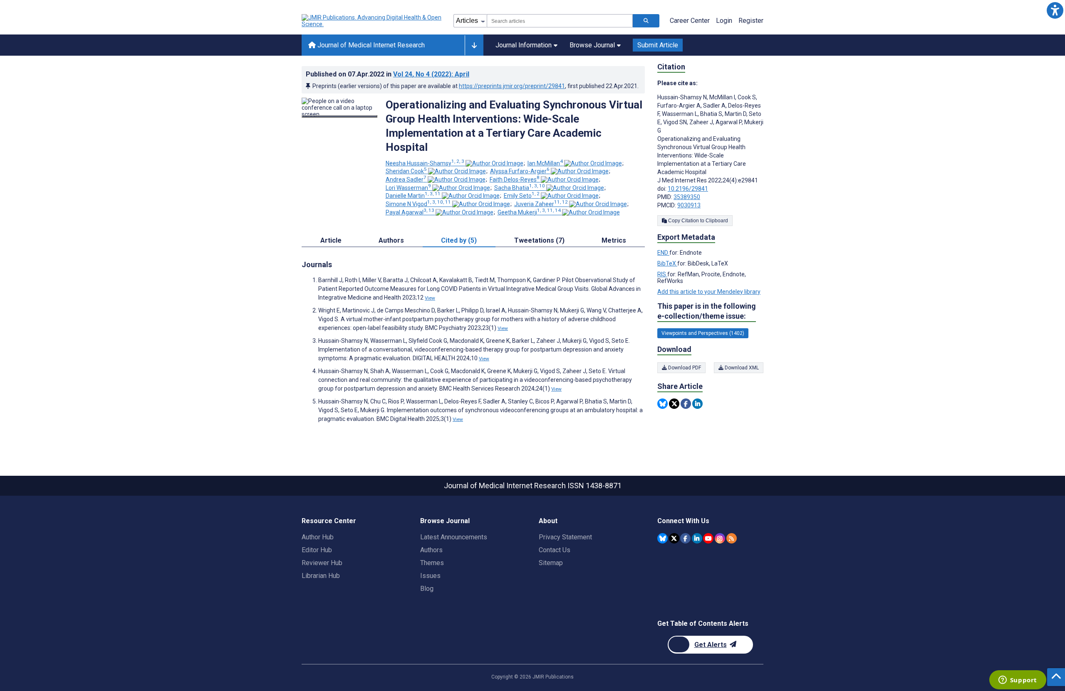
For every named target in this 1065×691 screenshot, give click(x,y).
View (430, 298)
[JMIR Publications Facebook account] (685, 538)
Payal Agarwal (410, 212)
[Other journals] (474, 45)
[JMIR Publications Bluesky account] (662, 538)
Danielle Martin (413, 195)
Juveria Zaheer (541, 204)
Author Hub (318, 537)
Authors (431, 550)
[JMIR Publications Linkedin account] (697, 538)
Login (724, 21)
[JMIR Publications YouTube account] (708, 538)
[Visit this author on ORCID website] (494, 163)
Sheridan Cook (406, 171)
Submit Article (657, 45)
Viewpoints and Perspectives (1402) (702, 333)
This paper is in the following (706, 311)
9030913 (689, 205)
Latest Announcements (453, 537)
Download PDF (684, 368)
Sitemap (551, 563)
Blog (426, 589)
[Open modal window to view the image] (339, 116)
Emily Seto (522, 195)
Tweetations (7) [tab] (539, 240)
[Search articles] (646, 20)
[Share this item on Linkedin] (697, 403)
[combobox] (560, 20)
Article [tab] (331, 240)
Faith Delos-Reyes (515, 179)
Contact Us (554, 550)
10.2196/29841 (688, 188)
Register (750, 21)
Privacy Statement (565, 537)
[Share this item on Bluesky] (662, 403)
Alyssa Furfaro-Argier (520, 171)
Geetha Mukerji (529, 212)
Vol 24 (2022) (431, 74)
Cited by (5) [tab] (459, 240)
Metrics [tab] (614, 240)
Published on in (387, 74)
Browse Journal (592, 45)
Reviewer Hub (322, 563)
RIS (662, 274)
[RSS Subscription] (731, 538)
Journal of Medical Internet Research (370, 45)
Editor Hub (317, 550)
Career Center (690, 21)
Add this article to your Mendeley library (708, 291)
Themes (432, 563)
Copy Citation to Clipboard (697, 221)
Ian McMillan (545, 163)
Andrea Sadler (406, 179)
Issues (430, 576)
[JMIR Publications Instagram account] (720, 538)
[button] (1054, 10)
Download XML (741, 368)
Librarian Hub (321, 576)
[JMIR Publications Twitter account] (674, 538)
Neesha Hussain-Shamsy (425, 163)
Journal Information (523, 45)
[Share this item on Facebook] (686, 403)
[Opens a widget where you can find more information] (1017, 680)
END (663, 252)
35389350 (687, 197)
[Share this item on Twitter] (674, 403)
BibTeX (667, 263)
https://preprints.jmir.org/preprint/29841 (512, 86)
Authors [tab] (391, 240)
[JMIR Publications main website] (372, 20)
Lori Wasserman (408, 187)
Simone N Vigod (418, 204)
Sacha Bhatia (519, 187)
